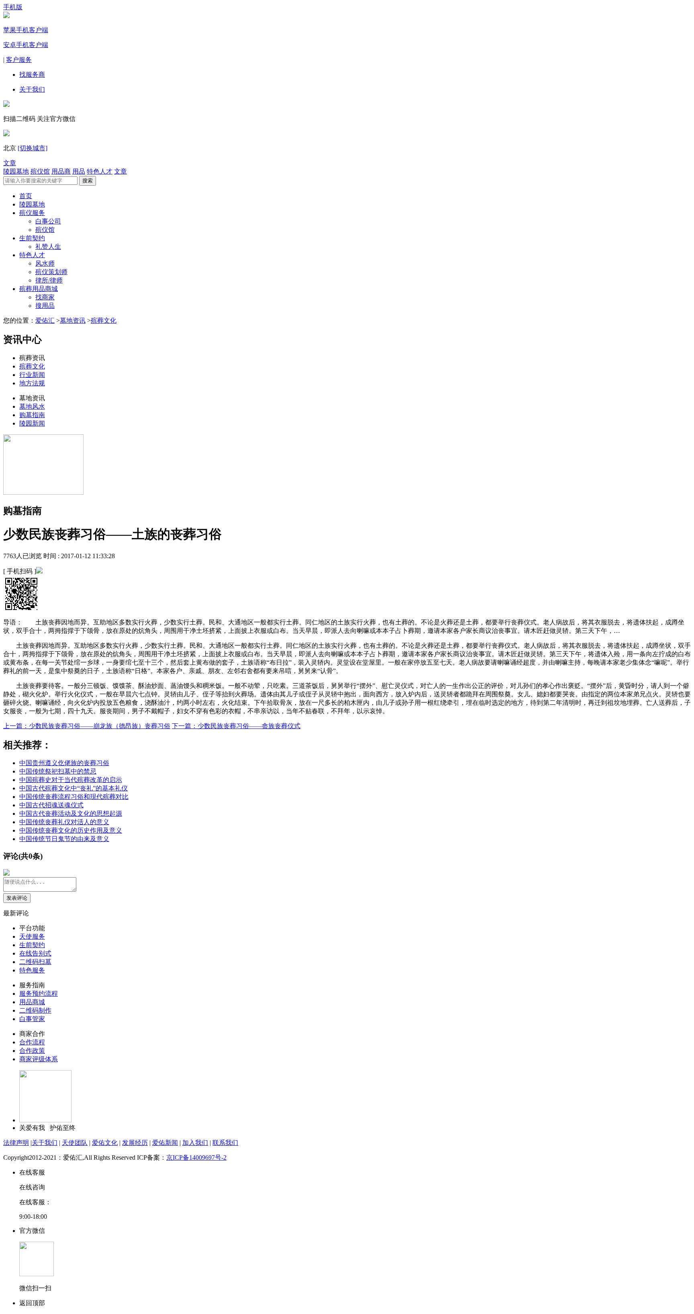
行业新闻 (32, 374)
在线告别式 (35, 953)
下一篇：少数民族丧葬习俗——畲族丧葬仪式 (236, 725)
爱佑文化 (105, 1142)
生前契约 (32, 238)
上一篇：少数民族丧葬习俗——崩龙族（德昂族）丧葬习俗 (86, 725)
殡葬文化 (103, 320)
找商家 (45, 297)
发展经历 (135, 1142)
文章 (9, 163)
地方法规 (32, 383)
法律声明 (16, 1142)
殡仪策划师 (51, 271)
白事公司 (48, 221)
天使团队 (75, 1142)
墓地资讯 (73, 320)
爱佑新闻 (165, 1142)
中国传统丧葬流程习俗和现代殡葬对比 (74, 796)
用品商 (61, 171)
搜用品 (45, 305)
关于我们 (32, 89)
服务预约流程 (38, 993)
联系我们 (225, 1142)
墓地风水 (32, 406)
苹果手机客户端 (25, 30)
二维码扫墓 (35, 961)
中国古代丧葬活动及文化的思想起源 (70, 813)
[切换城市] (32, 148)
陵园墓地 (16, 171)
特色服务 (32, 970)
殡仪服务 (32, 212)
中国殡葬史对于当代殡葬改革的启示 (70, 779)
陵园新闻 (32, 423)
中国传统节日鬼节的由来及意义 (64, 838)
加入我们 (195, 1142)
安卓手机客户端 (25, 44)
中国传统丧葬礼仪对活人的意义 (64, 822)
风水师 (45, 263)
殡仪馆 (40, 171)
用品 (78, 171)
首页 (25, 195)
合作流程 (32, 1042)
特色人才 (99, 171)
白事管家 (32, 1018)
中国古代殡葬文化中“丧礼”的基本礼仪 (73, 788)
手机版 (12, 7)
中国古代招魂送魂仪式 (51, 805)
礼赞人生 (48, 246)
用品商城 (32, 1002)
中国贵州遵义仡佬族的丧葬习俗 (64, 762)
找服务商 (32, 74)
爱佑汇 (45, 320)
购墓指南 (32, 414)
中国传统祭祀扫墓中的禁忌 (57, 771)
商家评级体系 (38, 1059)
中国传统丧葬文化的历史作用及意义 (70, 830)
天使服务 (32, 936)
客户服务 (19, 59)
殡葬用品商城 (38, 288)
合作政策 (32, 1050)
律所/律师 (49, 280)
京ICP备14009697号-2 (196, 1157)
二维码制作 (35, 1010)
